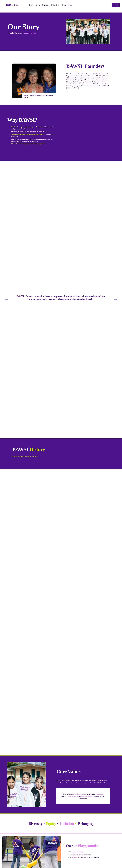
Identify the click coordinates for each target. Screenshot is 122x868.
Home (31, 5)
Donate (116, 5)
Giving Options (67, 5)
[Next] (115, 299)
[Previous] (6, 299)
